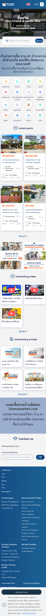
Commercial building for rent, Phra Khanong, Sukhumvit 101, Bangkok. (34, 211)
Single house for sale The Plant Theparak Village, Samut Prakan (33, 161)
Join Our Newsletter (9, 452)
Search (39, 41)
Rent (3, 477)
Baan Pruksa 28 (27, 511)
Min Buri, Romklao (29, 544)
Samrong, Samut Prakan (31, 498)
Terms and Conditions (31, 583)
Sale (3, 474)
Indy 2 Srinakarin (28, 514)
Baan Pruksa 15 (27, 501)
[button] (42, 24)
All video (22, 331)
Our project (5, 491)
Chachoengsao (7, 498)
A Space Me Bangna (8, 577)
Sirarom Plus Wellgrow (10, 501)
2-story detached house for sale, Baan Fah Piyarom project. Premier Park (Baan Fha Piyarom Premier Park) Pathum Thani (11, 161)
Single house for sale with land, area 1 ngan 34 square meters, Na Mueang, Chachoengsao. (11, 211)
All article (22, 394)
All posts (22, 236)
